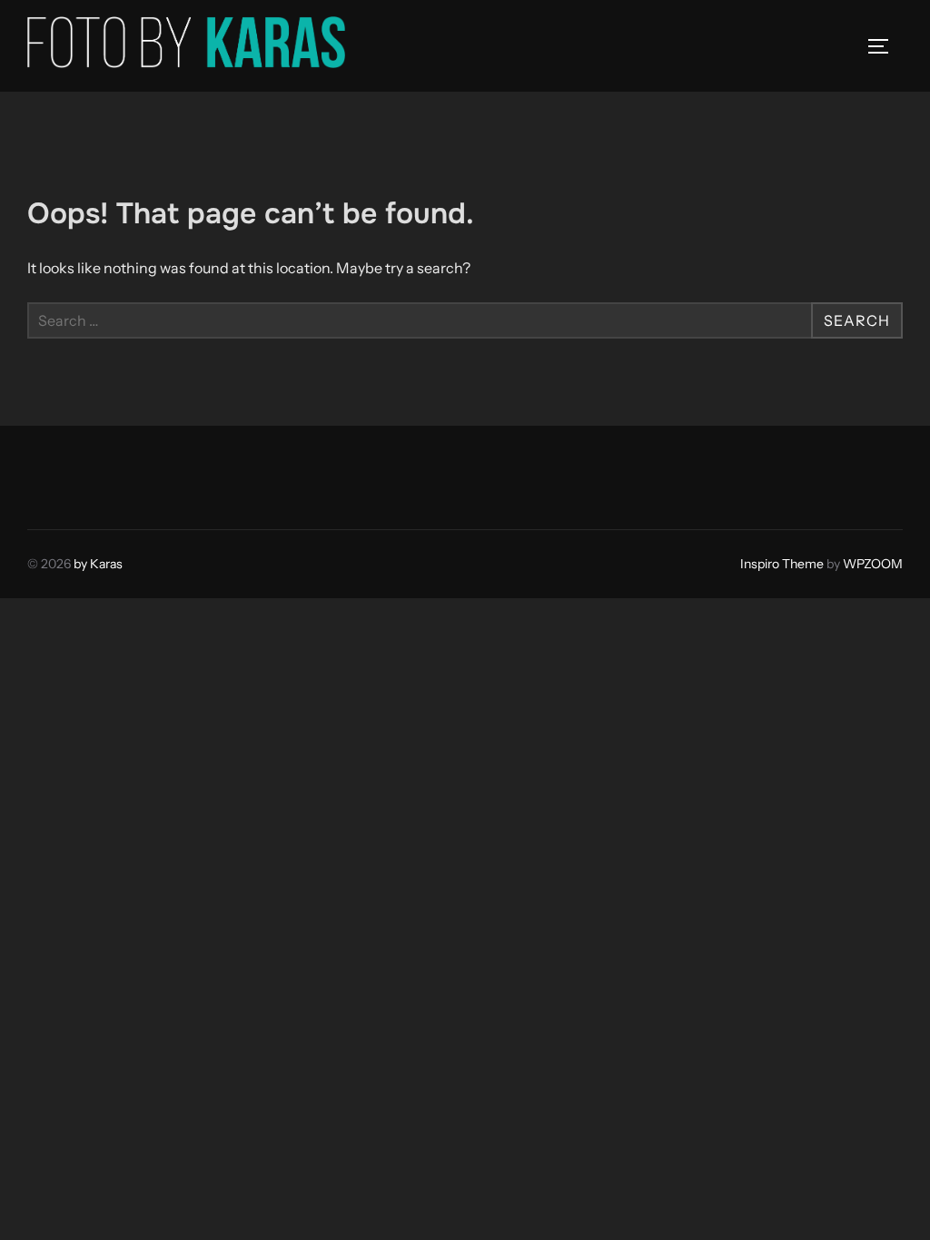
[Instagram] (87, 473)
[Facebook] (47, 473)
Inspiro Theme (782, 564)
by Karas (98, 564)
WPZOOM (873, 564)
